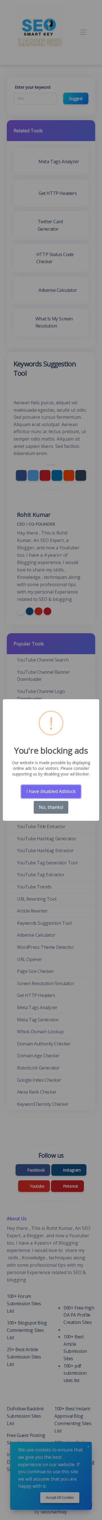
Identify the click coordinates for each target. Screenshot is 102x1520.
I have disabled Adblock (51, 791)
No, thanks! (51, 807)
